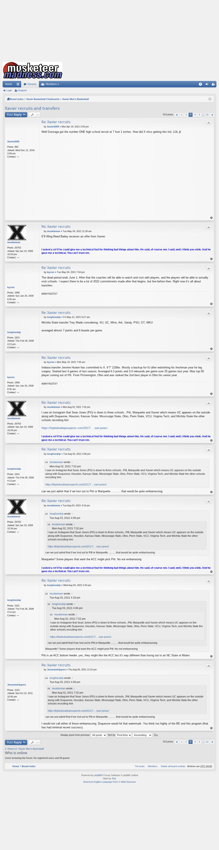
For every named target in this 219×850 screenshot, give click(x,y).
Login (9, 90)
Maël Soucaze (128, 782)
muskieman (13, 242)
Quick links (18, 85)
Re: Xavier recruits (56, 122)
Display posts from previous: (76, 735)
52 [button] (207, 114)
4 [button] (195, 114)
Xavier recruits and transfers (32, 108)
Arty (114, 778)
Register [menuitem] (214, 85)
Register (22, 90)
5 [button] (199, 114)
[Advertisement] (109, 30)
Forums (32, 84)
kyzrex (11, 287)
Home (8, 84)
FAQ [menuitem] (202, 85)
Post (14, 115)
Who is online (16, 752)
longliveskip (14, 332)
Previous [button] (177, 115)
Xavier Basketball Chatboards (42, 99)
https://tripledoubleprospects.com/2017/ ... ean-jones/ (74, 428)
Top (211, 217)
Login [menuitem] (207, 85)
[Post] (42, 126)
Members (51, 84)
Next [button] (212, 115)
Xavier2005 (13, 141)
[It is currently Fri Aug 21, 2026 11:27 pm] (210, 99)
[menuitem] (172, 766)
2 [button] (186, 114)
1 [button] (181, 114)
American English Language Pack (100, 782)
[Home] (32, 70)
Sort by (112, 735)
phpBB (97, 775)
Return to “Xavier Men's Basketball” (25, 749)
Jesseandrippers (16, 684)
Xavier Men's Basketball (75, 99)
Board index (17, 99)
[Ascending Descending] (142, 735)
